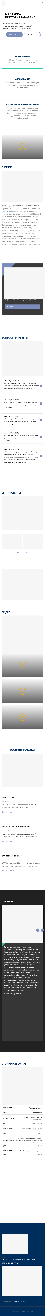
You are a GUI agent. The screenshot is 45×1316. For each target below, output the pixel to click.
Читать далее (7, 812)
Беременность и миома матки (16, 826)
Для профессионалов (12, 855)
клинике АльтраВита (10, 211)
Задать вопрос (14, 35)
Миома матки (8, 797)
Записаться (32, 35)
